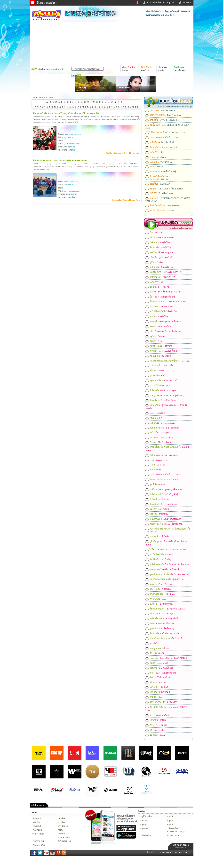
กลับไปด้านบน (37, 805)
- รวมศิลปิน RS (164, 479)
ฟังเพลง (145, 820)
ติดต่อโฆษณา (181, 846)
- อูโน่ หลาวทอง (161, 604)
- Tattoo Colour (161, 306)
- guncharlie (163, 147)
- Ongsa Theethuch (161, 584)
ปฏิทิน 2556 (70, 807)
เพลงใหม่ (61, 818)
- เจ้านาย (160, 346)
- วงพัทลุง (159, 509)
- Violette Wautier (160, 677)
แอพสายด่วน (173, 835)
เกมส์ (170, 816)
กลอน (136, 807)
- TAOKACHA (160, 162)
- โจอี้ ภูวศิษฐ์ (163, 494)
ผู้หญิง (144, 824)
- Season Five (158, 460)
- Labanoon (158, 682)
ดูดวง (170, 820)
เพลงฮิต (36, 822)
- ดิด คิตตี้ (158, 687)
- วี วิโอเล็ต (160, 589)
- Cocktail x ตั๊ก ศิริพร (161, 623)
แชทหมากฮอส (152, 807)
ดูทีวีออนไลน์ (147, 816)
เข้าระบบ (187, 2)
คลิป (38, 807)
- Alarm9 (156, 370)
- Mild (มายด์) (161, 437)
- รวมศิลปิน (158, 514)
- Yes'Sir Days (161, 613)
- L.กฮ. (159, 648)
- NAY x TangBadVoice (164, 120)
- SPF (156, 418)
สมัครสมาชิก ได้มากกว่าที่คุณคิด (160, 2)
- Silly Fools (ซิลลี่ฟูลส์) (162, 297)
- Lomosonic (156, 730)
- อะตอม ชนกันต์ (160, 326)
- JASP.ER (156, 166)
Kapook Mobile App (176, 831)
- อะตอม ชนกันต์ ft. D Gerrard (165, 137)
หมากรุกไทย (168, 807)
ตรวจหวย (37, 818)
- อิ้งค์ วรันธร (163, 311)
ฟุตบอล (145, 828)
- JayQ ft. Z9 (159, 184)
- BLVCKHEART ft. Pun (167, 132)
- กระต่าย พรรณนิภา (165, 519)
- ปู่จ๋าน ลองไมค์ (160, 257)
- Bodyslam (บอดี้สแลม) (165, 321)
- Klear (156, 697)
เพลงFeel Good (71, 182)
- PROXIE (155, 232)
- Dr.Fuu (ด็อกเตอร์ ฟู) (165, 272)
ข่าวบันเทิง (37, 826)
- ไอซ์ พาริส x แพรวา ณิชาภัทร (169, 564)
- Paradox (157, 336)
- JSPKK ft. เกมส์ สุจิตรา (168, 301)
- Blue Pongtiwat (165, 115)
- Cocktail (156, 262)
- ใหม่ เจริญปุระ (159, 432)
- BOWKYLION (162, 277)
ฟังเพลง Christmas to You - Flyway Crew (123, 153)
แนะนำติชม (164, 853)
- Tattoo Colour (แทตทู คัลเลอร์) (166, 395)
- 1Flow (159, 385)
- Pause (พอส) (158, 725)
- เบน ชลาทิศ (156, 653)
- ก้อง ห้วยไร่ (158, 375)
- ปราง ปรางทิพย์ (161, 142)
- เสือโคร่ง (159, 536)
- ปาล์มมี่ (157, 720)
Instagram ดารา (119, 807)
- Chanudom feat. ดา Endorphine (166, 331)
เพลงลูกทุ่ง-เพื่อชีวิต (125, 90)
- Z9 (156, 152)
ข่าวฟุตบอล (63, 826)
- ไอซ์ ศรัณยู (161, 628)
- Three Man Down (162, 400)
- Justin (157, 735)
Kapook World (174, 828)
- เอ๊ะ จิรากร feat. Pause (167, 609)
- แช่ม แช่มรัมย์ (163, 380)
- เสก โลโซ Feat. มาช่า (164, 633)
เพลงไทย (80, 90)
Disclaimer (151, 852)
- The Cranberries (160, 442)
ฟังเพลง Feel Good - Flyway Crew (126, 200)
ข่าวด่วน (61, 822)
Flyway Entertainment (70, 144)
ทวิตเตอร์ (103, 807)
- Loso (157, 599)
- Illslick (161, 554)
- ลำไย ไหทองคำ (163, 702)
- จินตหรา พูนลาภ (161, 252)
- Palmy (156, 341)
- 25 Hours (157, 465)
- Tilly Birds (162, 594)
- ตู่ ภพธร (157, 484)
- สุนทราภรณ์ (166, 579)
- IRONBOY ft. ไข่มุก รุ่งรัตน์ (166, 189)
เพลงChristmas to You (74, 134)
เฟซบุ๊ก (87, 807)
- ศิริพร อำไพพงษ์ (164, 569)
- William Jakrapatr (163, 390)
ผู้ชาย (170, 824)
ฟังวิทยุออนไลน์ (64, 841)
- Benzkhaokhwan (161, 193)
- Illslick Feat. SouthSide (163, 455)
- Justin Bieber (158, 413)
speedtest (61, 833)
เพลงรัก (72, 147)
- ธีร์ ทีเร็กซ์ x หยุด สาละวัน (165, 291)
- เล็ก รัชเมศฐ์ (162, 171)
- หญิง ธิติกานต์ (164, 428)
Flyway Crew (69, 137)
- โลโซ (154, 643)
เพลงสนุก (73, 194)
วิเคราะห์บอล (38, 834)
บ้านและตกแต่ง (40, 845)
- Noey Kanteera (164, 205)
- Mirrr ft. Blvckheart (161, 237)
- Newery (161, 210)
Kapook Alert (147, 835)
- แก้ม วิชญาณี (166, 638)
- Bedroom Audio (162, 423)
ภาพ (54, 807)
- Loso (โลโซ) (159, 242)
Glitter (185, 807)
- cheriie (157, 157)
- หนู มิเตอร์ (160, 356)
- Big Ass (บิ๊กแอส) (161, 668)
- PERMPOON (163, 110)
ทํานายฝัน (37, 830)
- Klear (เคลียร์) (163, 618)
